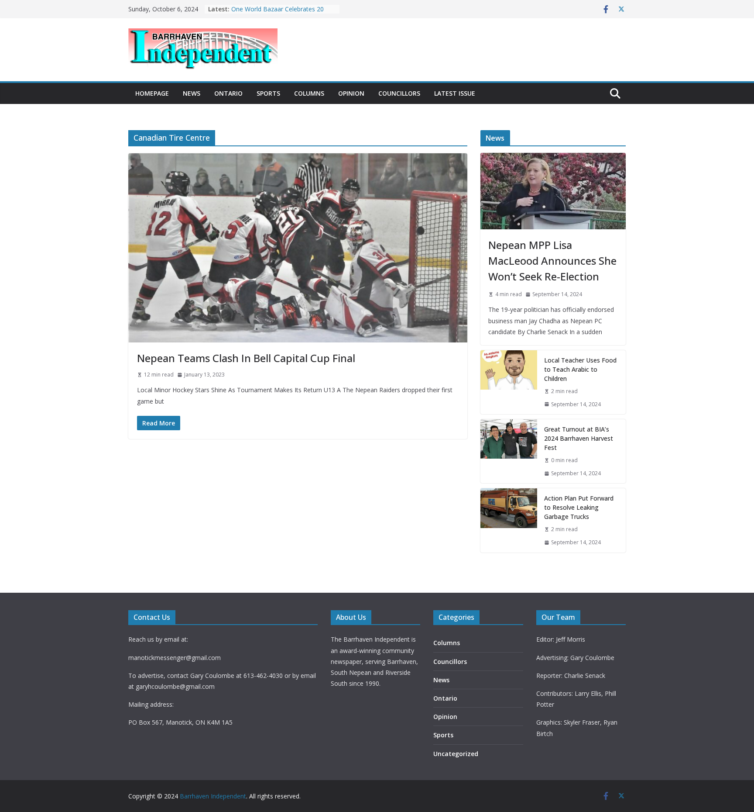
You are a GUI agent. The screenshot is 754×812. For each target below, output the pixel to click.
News (191, 93)
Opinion (351, 93)
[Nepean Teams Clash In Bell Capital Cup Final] (297, 247)
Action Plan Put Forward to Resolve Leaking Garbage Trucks (578, 507)
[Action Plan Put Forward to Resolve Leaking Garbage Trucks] (508, 520)
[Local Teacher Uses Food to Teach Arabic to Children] (508, 382)
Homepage (152, 93)
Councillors (399, 93)
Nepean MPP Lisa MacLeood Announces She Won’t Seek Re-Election (552, 260)
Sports (268, 93)
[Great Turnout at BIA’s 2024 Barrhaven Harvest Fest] (508, 451)
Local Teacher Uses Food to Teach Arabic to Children (580, 369)
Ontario (228, 93)
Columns (309, 93)
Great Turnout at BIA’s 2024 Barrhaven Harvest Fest (578, 438)
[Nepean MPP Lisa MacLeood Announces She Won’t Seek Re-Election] (553, 191)
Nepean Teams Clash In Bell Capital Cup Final (246, 358)
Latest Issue (454, 93)
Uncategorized (455, 754)
